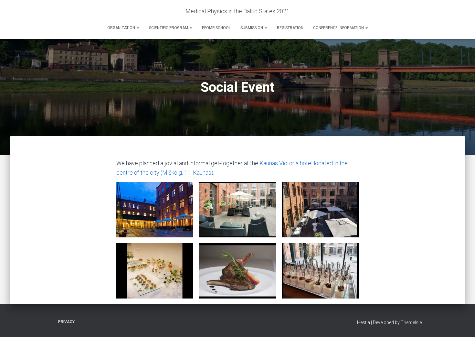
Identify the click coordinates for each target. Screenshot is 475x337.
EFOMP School (216, 28)
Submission (252, 28)
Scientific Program (169, 28)
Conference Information (339, 28)
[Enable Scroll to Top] (462, 324)
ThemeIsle (411, 322)
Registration (290, 28)
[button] (137, 28)
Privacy (66, 322)
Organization (121, 28)
